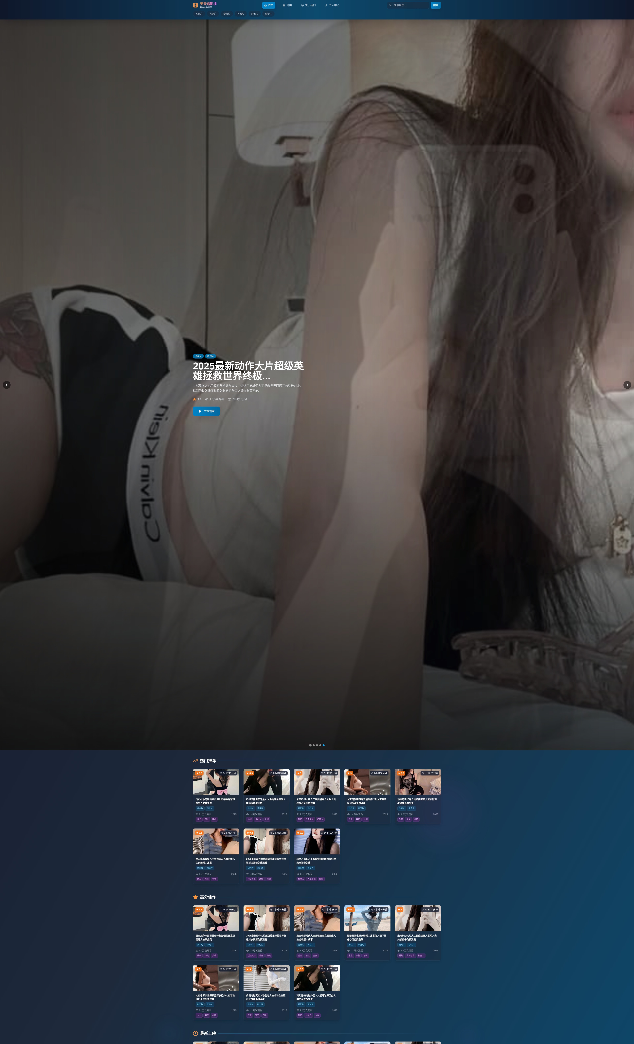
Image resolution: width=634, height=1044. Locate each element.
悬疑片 (268, 13)
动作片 (199, 13)
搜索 (436, 5)
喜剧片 (213, 13)
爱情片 (226, 13)
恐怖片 (254, 13)
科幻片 (240, 13)
